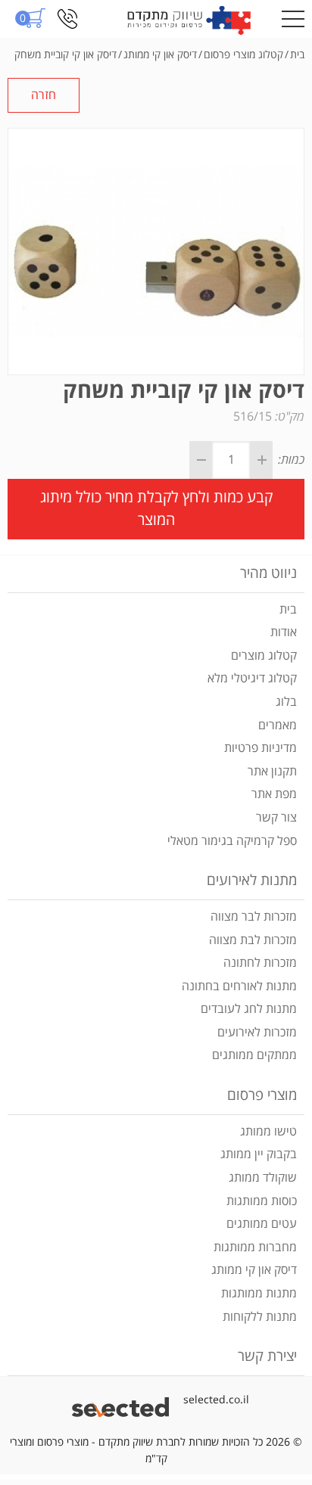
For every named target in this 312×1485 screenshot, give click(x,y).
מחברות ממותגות (255, 1247)
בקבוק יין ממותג (258, 1154)
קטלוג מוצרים (264, 655)
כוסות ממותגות (261, 1201)
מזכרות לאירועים (257, 1032)
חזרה (43, 95)
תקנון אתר (272, 771)
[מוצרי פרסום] (189, 19)
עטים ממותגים (261, 1224)
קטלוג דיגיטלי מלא (252, 678)
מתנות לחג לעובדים (249, 1009)
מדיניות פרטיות (260, 748)
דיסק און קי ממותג (254, 1270)
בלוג (286, 702)
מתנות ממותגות (259, 1293)
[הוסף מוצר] (261, 460)
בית (288, 609)
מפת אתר (274, 794)
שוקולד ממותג (263, 1177)
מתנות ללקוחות (260, 1317)
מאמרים (277, 725)
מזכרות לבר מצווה (254, 916)
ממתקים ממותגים (254, 1055)
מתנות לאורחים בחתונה (239, 986)
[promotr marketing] (123, 1399)
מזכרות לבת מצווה (253, 940)
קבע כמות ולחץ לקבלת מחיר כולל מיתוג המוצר (156, 509)
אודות (283, 632)
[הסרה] (200, 460)
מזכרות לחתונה (260, 963)
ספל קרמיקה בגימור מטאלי (232, 841)
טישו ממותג (268, 1131)
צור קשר (276, 817)
